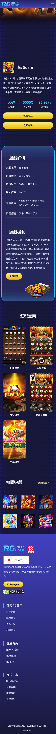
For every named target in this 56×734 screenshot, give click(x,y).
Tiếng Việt (16, 560)
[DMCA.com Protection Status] (13, 593)
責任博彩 (11, 699)
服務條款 (11, 693)
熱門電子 (11, 618)
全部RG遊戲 (12, 649)
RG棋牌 (10, 661)
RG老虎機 (11, 655)
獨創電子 (11, 630)
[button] (52, 4)
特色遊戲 (11, 612)
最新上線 (11, 624)
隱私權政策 (12, 681)
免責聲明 (11, 687)
